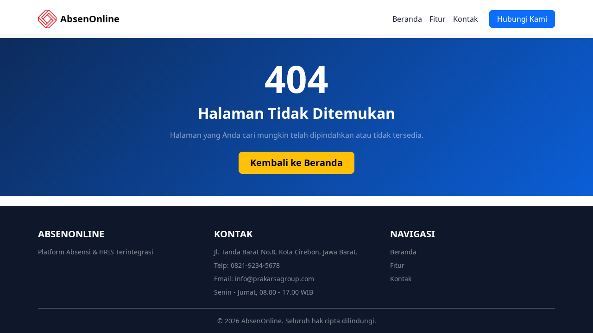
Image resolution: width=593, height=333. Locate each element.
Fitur (437, 19)
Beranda (407, 19)
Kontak (465, 19)
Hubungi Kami (522, 19)
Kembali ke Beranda (296, 162)
